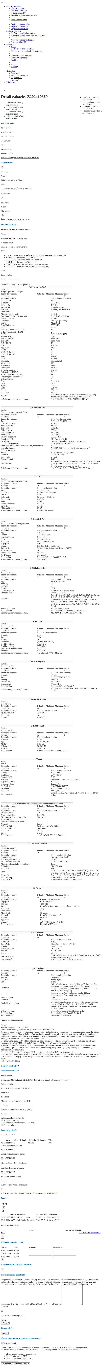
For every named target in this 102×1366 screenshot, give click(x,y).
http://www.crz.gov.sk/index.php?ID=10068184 (20, 158)
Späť (3, 1232)
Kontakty (14, 67)
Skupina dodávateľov (19, 75)
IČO (2, 167)
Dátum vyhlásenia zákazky (11, 1145)
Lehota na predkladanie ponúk (13, 1154)
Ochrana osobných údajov (21, 55)
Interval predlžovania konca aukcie (14, 1185)
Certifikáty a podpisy (19, 58)
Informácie (10, 44)
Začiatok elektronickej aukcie (12, 1168)
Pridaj (4, 1320)
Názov (3, 176)
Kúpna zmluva (9, 1125)
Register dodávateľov (19, 26)
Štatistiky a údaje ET (19, 11)
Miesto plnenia (7, 1076)
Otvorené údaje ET (18, 42)
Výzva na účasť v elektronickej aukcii (16, 1193)
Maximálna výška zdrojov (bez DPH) (15, 1101)
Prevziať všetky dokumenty (90, 1232)
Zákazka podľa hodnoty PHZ (12, 1118)
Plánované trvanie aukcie (11, 1176)
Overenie (4, 1306)
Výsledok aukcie (37, 1193)
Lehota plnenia (7, 1084)
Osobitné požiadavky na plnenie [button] (12, 1020)
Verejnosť (15, 80)
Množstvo (5, 1093)
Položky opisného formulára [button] (11, 280)
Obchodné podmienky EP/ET (22, 49)
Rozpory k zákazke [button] (10, 1066)
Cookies (14, 60)
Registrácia (10, 71)
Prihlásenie (10, 82)
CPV (3, 251)
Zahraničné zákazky (19, 20)
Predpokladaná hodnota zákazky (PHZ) (16, 1109)
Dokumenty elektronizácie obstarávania (26, 51)
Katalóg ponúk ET (18, 13)
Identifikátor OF (7, 137)
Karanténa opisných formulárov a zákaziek (28, 35)
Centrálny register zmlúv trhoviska (24, 15)
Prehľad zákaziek (18, 8)
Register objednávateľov (20, 24)
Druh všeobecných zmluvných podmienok (17, 1123)
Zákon (13, 47)
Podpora (14, 64)
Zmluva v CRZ (7, 153)
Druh (3, 271)
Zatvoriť (5, 1333)
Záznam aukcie (51, 1193)
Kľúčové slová (7, 243)
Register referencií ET (19, 29)
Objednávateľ (16, 78)
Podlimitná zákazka (11, 1120)
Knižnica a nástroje (13, 31)
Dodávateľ (15, 73)
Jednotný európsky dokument (22, 40)
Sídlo (3, 184)
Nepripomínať (7, 1364)
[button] (2, 1235)
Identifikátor (6, 128)
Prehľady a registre (13, 6)
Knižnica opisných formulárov (23, 33)
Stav (2, 145)
